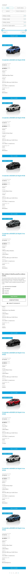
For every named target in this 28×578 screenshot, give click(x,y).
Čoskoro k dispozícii (20, 11)
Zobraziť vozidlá (14, 36)
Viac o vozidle (14, 98)
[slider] (2, 30)
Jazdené (7, 11)
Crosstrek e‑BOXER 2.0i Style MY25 (13, 60)
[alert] (14, 289)
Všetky (7, 7)
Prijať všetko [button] (14, 296)
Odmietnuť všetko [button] (14, 300)
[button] (14, 303)
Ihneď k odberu (20, 7)
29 (16, 573)
